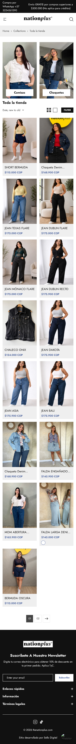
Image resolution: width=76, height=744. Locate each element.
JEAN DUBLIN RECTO (54, 289)
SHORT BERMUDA (16, 167)
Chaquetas (56, 92)
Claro (43, 543)
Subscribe (64, 677)
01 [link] (29, 618)
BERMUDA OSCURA (17, 598)
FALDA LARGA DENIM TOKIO (55, 532)
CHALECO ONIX (15, 350)
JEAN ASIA (12, 411)
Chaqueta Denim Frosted (15, 471)
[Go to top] (69, 724)
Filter (67, 110)
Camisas (19, 92)
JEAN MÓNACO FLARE (20, 289)
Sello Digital (50, 737)
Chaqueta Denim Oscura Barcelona (52, 167)
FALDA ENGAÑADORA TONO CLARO (56, 471)
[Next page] (46, 619)
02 (38, 618)
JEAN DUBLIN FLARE (54, 228)
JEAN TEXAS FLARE (17, 228)
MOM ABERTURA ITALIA (16, 532)
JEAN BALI (48, 411)
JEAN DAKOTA (50, 350)
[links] (20, 70)
